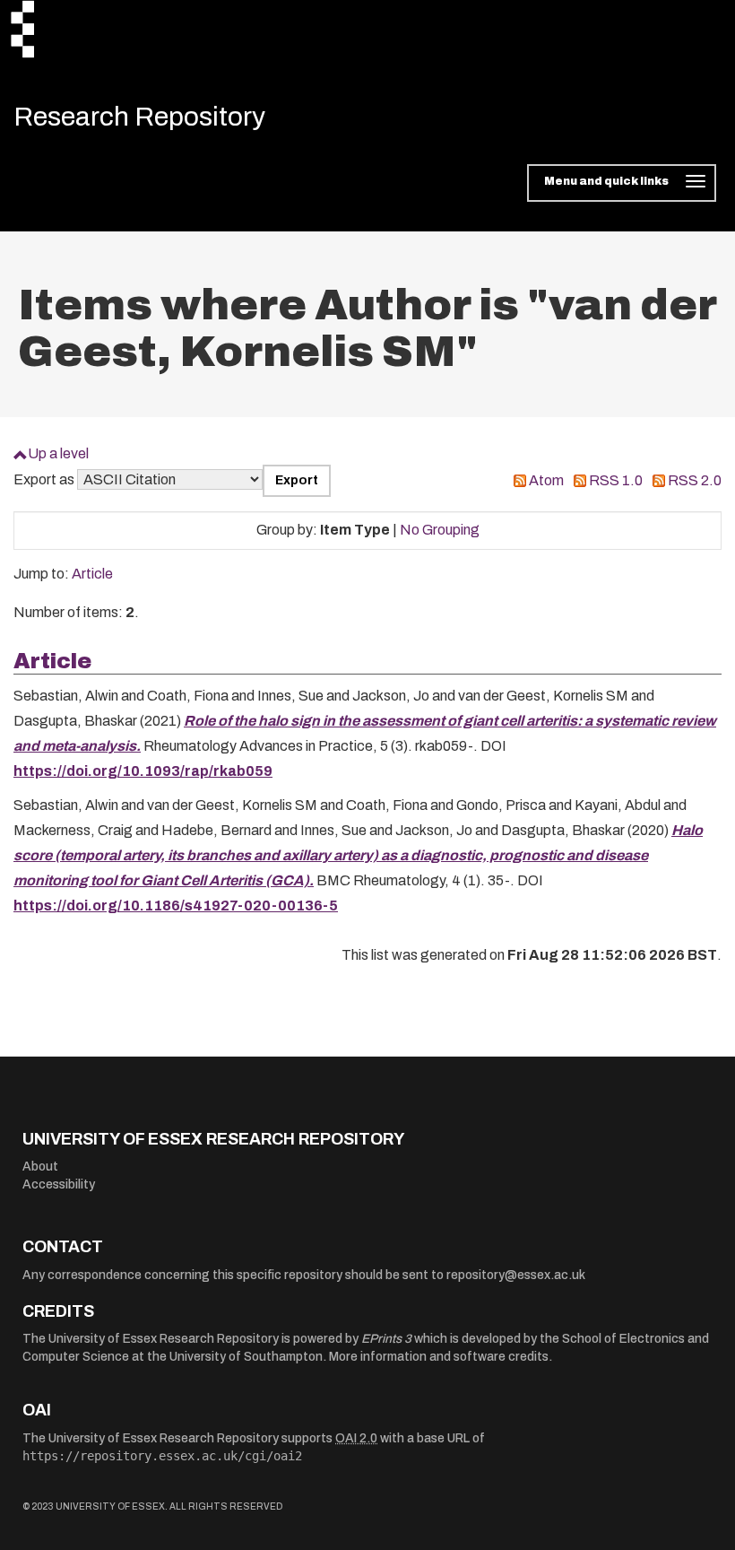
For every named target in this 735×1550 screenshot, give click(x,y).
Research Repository (139, 116)
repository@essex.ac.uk (515, 1275)
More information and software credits (439, 1356)
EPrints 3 (386, 1338)
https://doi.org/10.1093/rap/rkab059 (142, 771)
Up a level (58, 453)
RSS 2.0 (695, 480)
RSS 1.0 (616, 480)
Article (92, 573)
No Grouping (440, 529)
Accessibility (58, 1184)
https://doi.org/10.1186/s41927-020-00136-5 (175, 905)
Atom (546, 480)
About (40, 1166)
